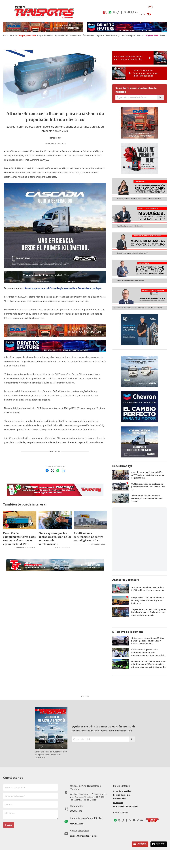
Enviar (8, 825)
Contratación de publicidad (125, 806)
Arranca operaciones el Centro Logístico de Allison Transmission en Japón (63, 288)
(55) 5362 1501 (76, 811)
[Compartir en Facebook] (47, 470)
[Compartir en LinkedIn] (63, 470)
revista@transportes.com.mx (83, 836)
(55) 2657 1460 (76, 823)
